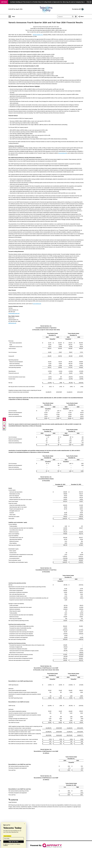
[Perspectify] (4, 422)
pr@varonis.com (12, 323)
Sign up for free (13, 841)
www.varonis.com (63, 153)
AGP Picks (4, 2)
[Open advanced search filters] (75, 16)
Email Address (7, 836)
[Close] (24, 823)
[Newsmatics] (4, 428)
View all (89, 2)
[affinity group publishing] (4, 425)
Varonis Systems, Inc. (38, 34)
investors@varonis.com (13, 313)
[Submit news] (4, 419)
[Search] (72, 16)
